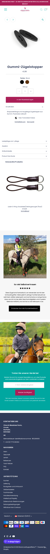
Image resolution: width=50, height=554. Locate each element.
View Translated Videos (26, 118)
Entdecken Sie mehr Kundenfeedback (24, 308)
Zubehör (5, 146)
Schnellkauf (25, 211)
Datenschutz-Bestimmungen (13, 501)
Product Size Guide (8, 156)
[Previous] (7, 19)
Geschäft (6, 455)
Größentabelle (7, 151)
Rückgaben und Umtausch (13, 486)
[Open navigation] (5, 9)
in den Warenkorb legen (25, 100)
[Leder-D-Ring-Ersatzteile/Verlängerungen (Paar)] (25, 185)
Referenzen (7, 461)
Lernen (5, 458)
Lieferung (6, 484)
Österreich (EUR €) (24, 516)
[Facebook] (4, 536)
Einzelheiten (10, 107)
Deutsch (7, 516)
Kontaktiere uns (20, 122)
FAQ (4, 467)
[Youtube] (13, 536)
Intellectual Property (10, 498)
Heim (5, 452)
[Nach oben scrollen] (45, 547)
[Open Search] (41, 10)
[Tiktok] (10, 536)
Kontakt (6, 469)
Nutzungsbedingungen (11, 504)
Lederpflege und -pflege (10, 141)
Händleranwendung (10, 495)
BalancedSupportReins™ (28, 547)
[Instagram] (7, 536)
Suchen (6, 481)
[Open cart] (45, 10)
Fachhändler (8, 492)
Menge (25, 87)
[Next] (13, 19)
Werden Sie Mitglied (25, 392)
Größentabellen (8, 490)
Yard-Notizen (8, 463)
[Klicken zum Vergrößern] (42, 19)
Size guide (30, 122)
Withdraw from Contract (12, 507)
